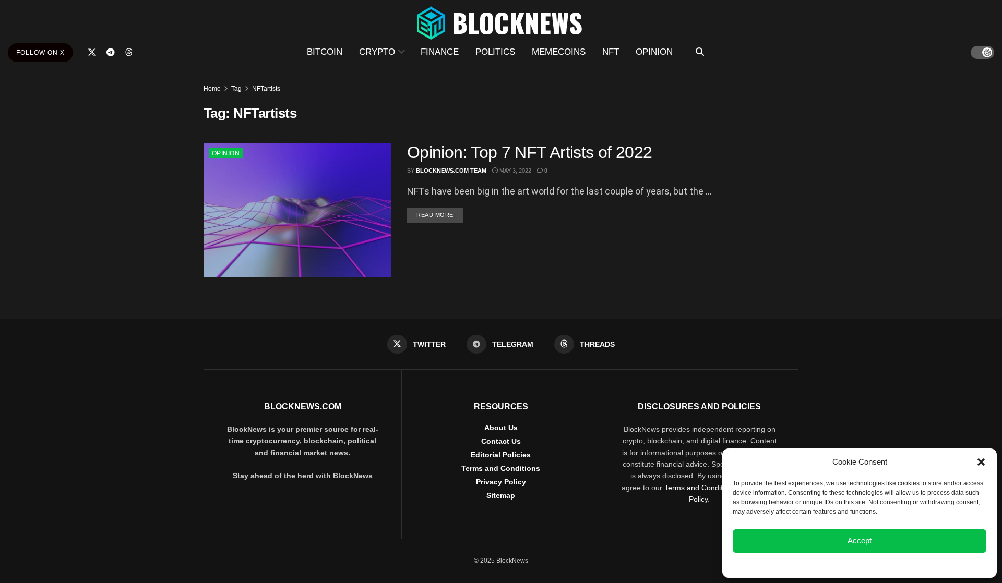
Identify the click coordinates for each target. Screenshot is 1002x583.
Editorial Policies (501, 455)
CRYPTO (377, 52)
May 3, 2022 (514, 170)
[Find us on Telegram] (110, 52)
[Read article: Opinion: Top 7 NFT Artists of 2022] (297, 210)
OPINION (654, 52)
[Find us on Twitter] (92, 52)
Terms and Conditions (500, 468)
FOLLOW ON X (40, 52)
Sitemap (500, 495)
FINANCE (440, 52)
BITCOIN (324, 52)
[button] (981, 462)
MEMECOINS (559, 52)
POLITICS (495, 52)
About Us (501, 427)
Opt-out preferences (829, 564)
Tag (236, 88)
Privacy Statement (887, 564)
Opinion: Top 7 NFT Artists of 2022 (529, 152)
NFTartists (266, 88)
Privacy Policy (501, 482)
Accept (860, 540)
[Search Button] (700, 52)
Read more (439, 214)
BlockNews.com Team (451, 170)
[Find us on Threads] (129, 52)
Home (212, 88)
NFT (610, 52)
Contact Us (501, 441)
